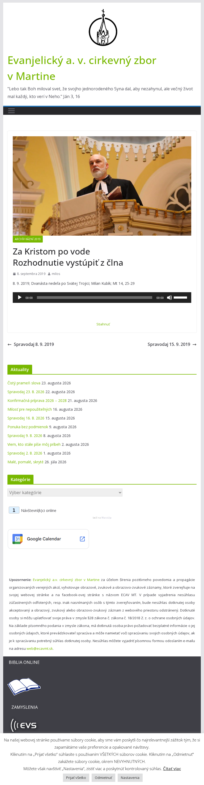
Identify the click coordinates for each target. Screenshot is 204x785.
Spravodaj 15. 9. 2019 (169, 344)
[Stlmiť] (169, 297)
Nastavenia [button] (130, 777)
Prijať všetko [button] (76, 777)
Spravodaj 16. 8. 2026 (25, 418)
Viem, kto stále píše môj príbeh (34, 444)
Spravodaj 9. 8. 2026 (24, 435)
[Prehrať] (19, 297)
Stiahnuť (103, 324)
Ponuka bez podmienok (27, 426)
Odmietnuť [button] (103, 777)
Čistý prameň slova (23, 382)
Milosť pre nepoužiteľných (29, 409)
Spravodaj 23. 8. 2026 (25, 391)
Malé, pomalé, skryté (25, 461)
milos (56, 273)
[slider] (181, 297)
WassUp (106, 517)
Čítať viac (172, 768)
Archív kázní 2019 (28, 239)
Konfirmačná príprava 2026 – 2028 (37, 400)
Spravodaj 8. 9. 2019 (34, 344)
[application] (102, 297)
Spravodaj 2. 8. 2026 (24, 453)
